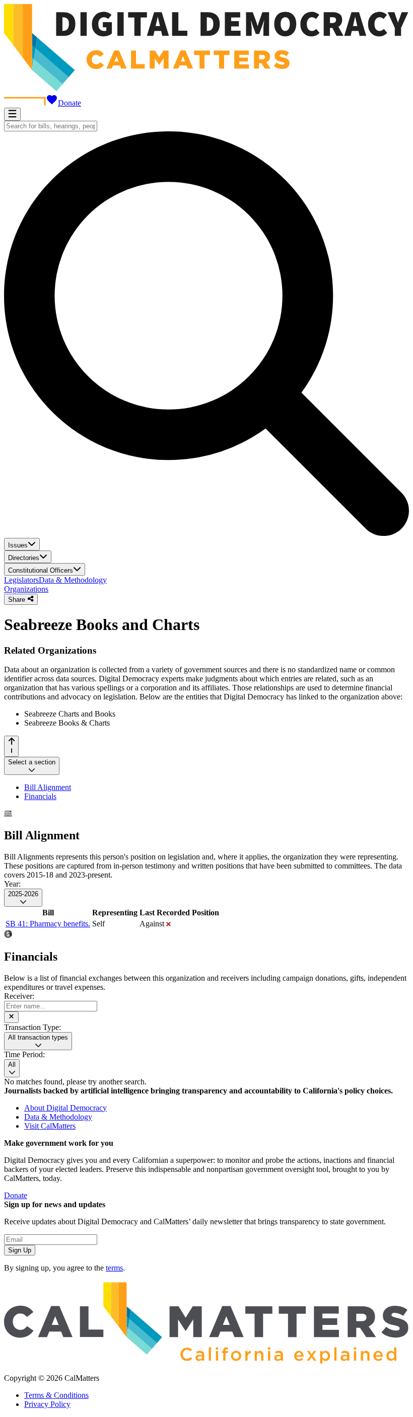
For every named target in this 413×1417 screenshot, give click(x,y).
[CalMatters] (206, 1361)
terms (114, 1268)
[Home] (206, 89)
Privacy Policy (47, 1404)
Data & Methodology (73, 580)
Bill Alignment (47, 787)
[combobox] (50, 126)
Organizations (26, 589)
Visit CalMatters (50, 1126)
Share (17, 599)
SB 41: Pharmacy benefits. (48, 923)
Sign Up (19, 1250)
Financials (40, 796)
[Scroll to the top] (11, 746)
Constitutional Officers (40, 570)
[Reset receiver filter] (11, 1016)
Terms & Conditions (56, 1395)
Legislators (21, 580)
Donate (69, 103)
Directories (23, 558)
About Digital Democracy (65, 1108)
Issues (18, 545)
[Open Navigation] (12, 114)
